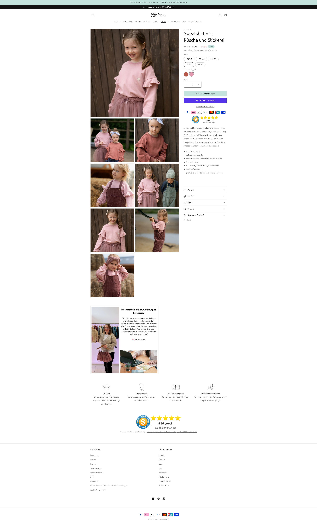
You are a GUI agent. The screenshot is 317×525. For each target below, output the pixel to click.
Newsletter (163, 473)
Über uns (162, 460)
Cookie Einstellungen (98, 490)
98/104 (213, 59)
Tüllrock (200, 172)
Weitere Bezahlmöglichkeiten (205, 106)
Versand (93, 460)
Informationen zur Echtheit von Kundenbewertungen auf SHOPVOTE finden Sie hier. (172, 432)
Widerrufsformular (97, 473)
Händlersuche (164, 477)
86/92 (188, 65)
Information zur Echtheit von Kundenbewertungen (108, 486)
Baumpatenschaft (165, 481)
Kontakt (162, 455)
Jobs (160, 464)
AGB (92, 477)
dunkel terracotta (186, 74)
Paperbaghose (216, 172)
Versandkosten (199, 50)
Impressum (94, 455)
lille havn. (155, 519)
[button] (93, 14)
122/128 (201, 59)
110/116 (200, 65)
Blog (160, 468)
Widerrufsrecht (95, 468)
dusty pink (191, 74)
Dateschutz (94, 481)
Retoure (93, 464)
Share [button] (189, 220)
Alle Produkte (164, 486)
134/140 (189, 59)
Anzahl (186, 80)
